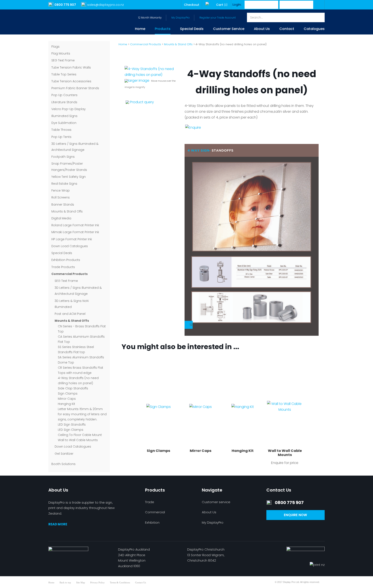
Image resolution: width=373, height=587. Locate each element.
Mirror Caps (67, 399)
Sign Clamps (67, 393)
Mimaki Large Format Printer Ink (75, 232)
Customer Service (228, 29)
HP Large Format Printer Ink (71, 239)
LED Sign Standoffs (72, 424)
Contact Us (140, 582)
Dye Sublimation (63, 123)
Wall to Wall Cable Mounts (78, 440)
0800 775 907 (65, 5)
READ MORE (57, 524)
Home (140, 29)
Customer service (216, 502)
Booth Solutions (63, 464)
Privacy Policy (97, 582)
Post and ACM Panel (70, 314)
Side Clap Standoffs (73, 388)
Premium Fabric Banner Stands (75, 88)
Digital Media (61, 218)
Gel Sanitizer (64, 453)
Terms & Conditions (120, 582)
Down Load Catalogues (69, 246)
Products (163, 29)
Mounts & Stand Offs (67, 211)
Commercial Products (69, 274)
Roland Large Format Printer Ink (75, 225)
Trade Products (63, 267)
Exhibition (152, 522)
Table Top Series (63, 74)
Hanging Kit (66, 404)
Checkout (191, 5)
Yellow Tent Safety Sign (68, 177)
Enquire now (295, 515)
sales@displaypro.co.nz (105, 5)
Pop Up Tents (61, 137)
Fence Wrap (60, 190)
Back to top (65, 582)
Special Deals (192, 29)
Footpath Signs (63, 157)
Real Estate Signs (64, 183)
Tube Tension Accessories (71, 81)
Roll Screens (60, 197)
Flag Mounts (60, 53)
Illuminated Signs (64, 116)
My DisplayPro (180, 17)
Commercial (155, 512)
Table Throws (61, 130)
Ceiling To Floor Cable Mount (80, 435)
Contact (286, 29)
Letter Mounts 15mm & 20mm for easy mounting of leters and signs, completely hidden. (82, 414)
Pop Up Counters (64, 95)
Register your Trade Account (217, 17)
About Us (262, 29)
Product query (142, 102)
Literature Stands (64, 102)
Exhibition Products (65, 260)
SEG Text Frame (63, 60)
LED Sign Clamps (70, 430)
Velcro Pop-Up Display (68, 109)
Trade (149, 502)
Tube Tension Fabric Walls (71, 67)
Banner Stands (62, 204)
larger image (138, 80)
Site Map (80, 582)
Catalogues (314, 29)
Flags (55, 46)
